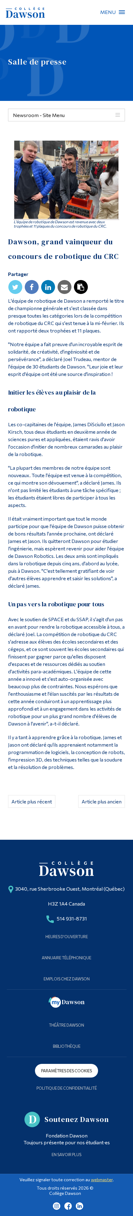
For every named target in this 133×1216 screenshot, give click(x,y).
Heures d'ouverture (66, 936)
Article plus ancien (102, 801)
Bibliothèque (66, 1046)
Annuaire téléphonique (66, 957)
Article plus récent (31, 801)
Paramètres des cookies (66, 1070)
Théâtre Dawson (66, 1025)
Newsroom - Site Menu (39, 115)
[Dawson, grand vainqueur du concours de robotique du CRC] (66, 180)
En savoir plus (66, 1154)
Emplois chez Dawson (67, 978)
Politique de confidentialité (66, 1088)
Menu (122, 12)
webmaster (102, 1179)
